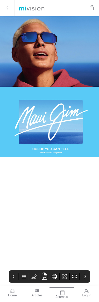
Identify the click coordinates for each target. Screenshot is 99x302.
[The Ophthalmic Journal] (51, 8)
